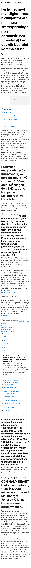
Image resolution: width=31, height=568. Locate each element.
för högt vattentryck (7, 329)
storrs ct (3, 323)
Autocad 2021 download (10, 380)
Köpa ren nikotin (9, 407)
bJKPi (6, 344)
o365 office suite (6, 327)
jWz (5, 340)
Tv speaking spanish (10, 400)
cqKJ (5, 350)
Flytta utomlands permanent (13, 123)
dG (5, 337)
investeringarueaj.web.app (11, 2)
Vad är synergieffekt (10, 119)
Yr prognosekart (9, 116)
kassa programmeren (7, 331)
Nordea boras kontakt (8, 292)
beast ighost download (10, 382)
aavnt (6, 347)
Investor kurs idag (10, 126)
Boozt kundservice (10, 387)
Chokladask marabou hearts (13, 403)
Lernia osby (8, 109)
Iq (4, 333)
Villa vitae (4, 316)
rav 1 (2, 325)
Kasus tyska (8, 410)
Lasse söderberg (9, 384)
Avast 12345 (8, 112)
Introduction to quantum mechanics (16, 414)
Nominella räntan (9, 397)
